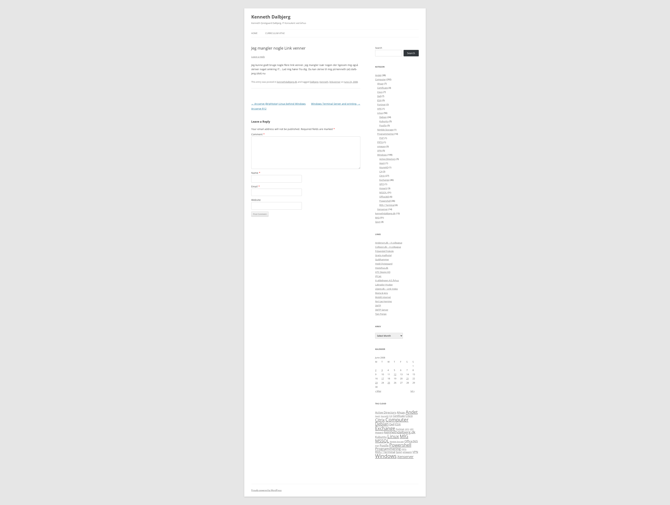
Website (256, 200)
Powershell (385, 200)
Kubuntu (384, 121)
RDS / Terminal (386, 205)
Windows (382, 154)
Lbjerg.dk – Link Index (386, 288)
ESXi (379, 100)
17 (382, 378)
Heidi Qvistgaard (383, 263)
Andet (378, 75)
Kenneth (323, 81)
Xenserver (382, 209)
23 (376, 382)
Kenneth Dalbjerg (271, 17)
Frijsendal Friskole (384, 251)
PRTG (380, 142)
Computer (380, 79)
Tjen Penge (380, 313)
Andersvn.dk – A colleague (388, 242)
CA (380, 171)
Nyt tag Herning (383, 301)
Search (378, 47)
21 (407, 378)
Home (254, 33)
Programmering (385, 133)
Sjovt (377, 221)
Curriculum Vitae (275, 33)
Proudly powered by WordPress (266, 490)
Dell (379, 96)
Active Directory (387, 159)
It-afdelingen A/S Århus (387, 280)
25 (389, 382)
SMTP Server (381, 309)
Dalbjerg (314, 81)
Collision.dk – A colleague (388, 246)
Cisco (380, 92)
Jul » (413, 391)
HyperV (383, 188)
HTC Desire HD (382, 272)
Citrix (382, 175)
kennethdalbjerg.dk (287, 81)
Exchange (384, 179)
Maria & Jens (381, 293)
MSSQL (383, 192)
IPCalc (378, 276)
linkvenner (334, 81)
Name (255, 172)
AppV (382, 163)
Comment (258, 134)
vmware (381, 146)
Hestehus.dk (381, 267)
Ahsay (380, 83)
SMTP (378, 305)
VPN (379, 150)
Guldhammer (382, 259)
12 (395, 374)
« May (378, 391)
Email (255, 186)
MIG (377, 217)
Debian (383, 117)
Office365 (384, 196)
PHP (381, 138)
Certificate (382, 87)
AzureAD (383, 167)
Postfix (383, 125)
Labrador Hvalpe (384, 284)
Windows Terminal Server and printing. (335, 103)
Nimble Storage (385, 129)
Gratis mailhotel (383, 255)
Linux (380, 112)
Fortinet (381, 104)
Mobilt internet (383, 297)
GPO (381, 184)
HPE (379, 108)
